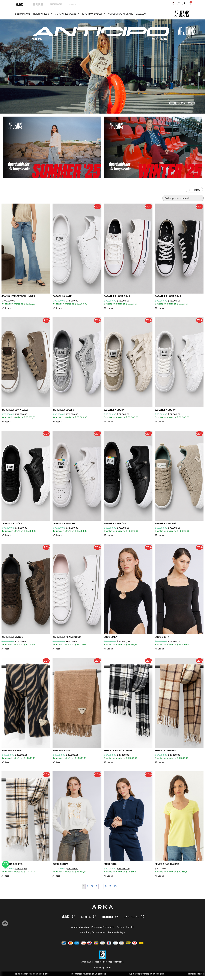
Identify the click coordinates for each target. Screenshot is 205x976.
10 (115, 886)
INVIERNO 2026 (41, 13)
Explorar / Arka (22, 13)
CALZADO (141, 13)
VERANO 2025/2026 (65, 13)
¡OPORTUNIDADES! (92, 13)
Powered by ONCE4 (103, 967)
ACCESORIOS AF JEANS (120, 13)
